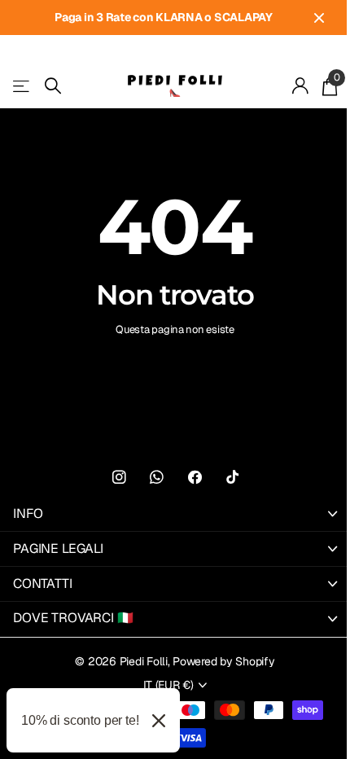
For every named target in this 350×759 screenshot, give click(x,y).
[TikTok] (232, 478)
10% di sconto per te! (80, 720)
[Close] (158, 720)
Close (319, 17)
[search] (53, 86)
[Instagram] (119, 478)
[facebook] (195, 478)
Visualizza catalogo (22, 86)
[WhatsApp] (157, 478)
